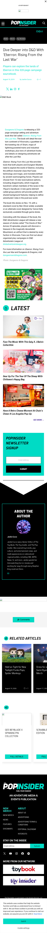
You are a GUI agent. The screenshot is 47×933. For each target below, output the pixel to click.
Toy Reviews (21, 39)
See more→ (38, 420)
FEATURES (7, 824)
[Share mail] (37, 31)
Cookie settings (23, 928)
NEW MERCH (8, 815)
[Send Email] (8, 573)
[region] (23, 915)
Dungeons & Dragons (14, 129)
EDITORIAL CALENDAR (27, 829)
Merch (12, 39)
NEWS (5, 819)
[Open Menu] (3, 23)
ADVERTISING (23, 817)
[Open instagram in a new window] (15, 89)
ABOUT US (22, 812)
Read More (38, 914)
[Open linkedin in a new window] (11, 89)
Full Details (16, 756)
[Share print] (39, 31)
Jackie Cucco (26, 79)
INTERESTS (22, 834)
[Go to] (16, 654)
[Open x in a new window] (7, 89)
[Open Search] (43, 23)
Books (6, 39)
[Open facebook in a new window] (18, 89)
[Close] (45, 1)
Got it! (23, 921)
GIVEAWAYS (8, 829)
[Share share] (42, 31)
